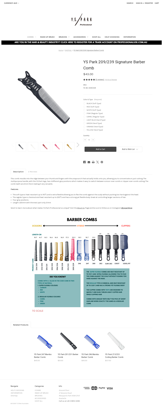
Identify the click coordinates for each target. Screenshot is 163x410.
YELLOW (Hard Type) (95, 130)
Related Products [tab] (20, 325)
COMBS (30, 37)
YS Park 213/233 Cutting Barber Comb (114, 355)
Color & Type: (92, 99)
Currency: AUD (11, 3)
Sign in (139, 3)
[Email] (89, 162)
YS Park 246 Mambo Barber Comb (90, 355)
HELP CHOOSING (112, 37)
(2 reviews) (100, 79)
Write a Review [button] (111, 80)
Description (18, 171)
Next (77, 145)
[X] (97, 162)
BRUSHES (63, 37)
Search (130, 3)
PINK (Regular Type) (95, 113)
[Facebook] (84, 162)
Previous (12, 145)
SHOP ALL (96, 37)
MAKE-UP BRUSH (47, 37)
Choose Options (45, 343)
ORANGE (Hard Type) (95, 127)
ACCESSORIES (79, 37)
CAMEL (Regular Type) (95, 117)
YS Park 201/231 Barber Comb (68, 355)
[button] (81, 42)
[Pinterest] (102, 162)
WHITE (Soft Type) (94, 110)
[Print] (93, 162)
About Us (81, 208)
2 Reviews (32, 171)
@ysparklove (126, 208)
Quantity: (86, 135)
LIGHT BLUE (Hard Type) (96, 120)
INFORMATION (129, 37)
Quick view (43, 339)
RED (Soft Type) (93, 107)
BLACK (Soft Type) (94, 103)
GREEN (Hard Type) (94, 123)
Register (149, 3)
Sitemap (14, 396)
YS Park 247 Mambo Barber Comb (43, 355)
